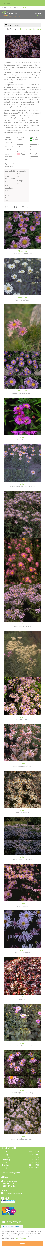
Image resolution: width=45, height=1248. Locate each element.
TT (7, 1198)
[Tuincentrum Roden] (11, 14)
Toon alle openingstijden (11, 1172)
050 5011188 (37, 16)
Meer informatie (20, 1238)
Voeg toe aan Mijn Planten (31, 29)
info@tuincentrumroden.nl (12, 1193)
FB (2, 1198)
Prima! (22, 1243)
